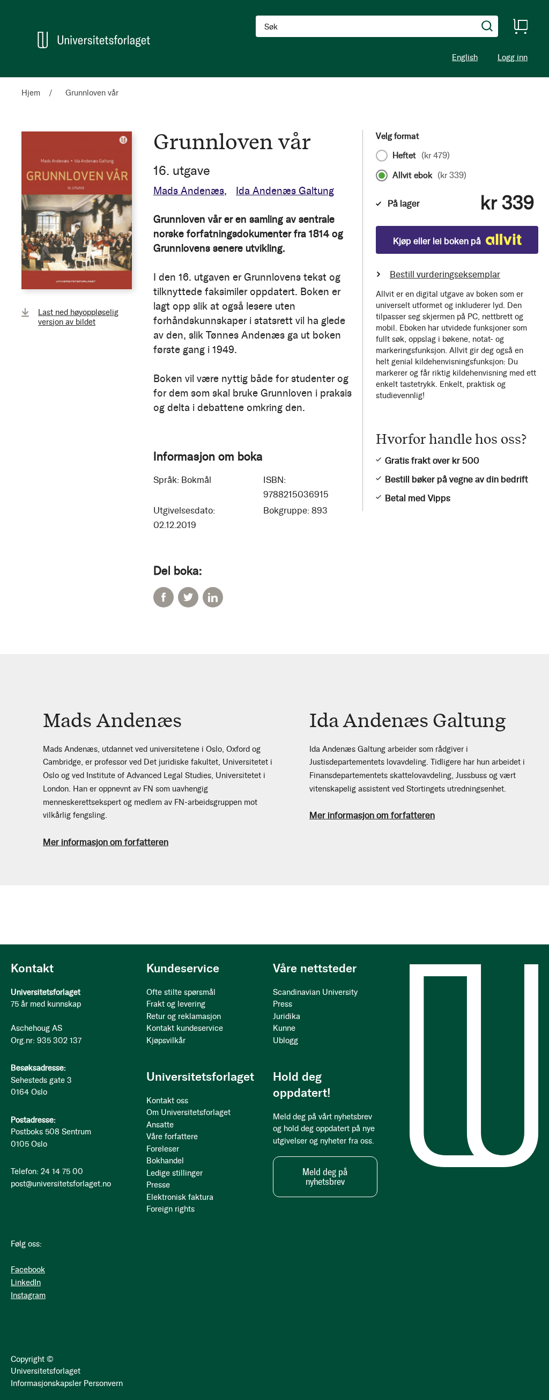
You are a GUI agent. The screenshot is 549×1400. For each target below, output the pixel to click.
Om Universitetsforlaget (188, 1112)
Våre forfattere (172, 1136)
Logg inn (513, 58)
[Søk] (487, 26)
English (465, 57)
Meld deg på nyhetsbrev (324, 1177)
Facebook (163, 597)
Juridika (286, 1016)
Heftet (421, 155)
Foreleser (162, 1149)
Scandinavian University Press (315, 998)
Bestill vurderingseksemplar (445, 274)
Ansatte (160, 1125)
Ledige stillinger (174, 1173)
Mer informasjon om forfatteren (105, 842)
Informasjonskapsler (46, 1383)
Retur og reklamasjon (183, 1016)
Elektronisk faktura (179, 1197)
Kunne (284, 1028)
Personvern (103, 1383)
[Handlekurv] (520, 26)
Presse (158, 1185)
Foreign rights (170, 1209)
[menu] (139, 82)
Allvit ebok (429, 175)
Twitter (188, 597)
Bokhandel (165, 1161)
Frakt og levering (175, 1004)
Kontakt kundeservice (184, 1028)
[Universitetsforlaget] (94, 40)
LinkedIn (213, 597)
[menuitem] (35, 82)
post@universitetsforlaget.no (61, 1184)
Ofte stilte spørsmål (181, 992)
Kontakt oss (167, 1100)
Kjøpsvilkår (166, 1040)
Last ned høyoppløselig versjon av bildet (78, 317)
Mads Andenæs (188, 191)
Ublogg (285, 1040)
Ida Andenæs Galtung (285, 191)
